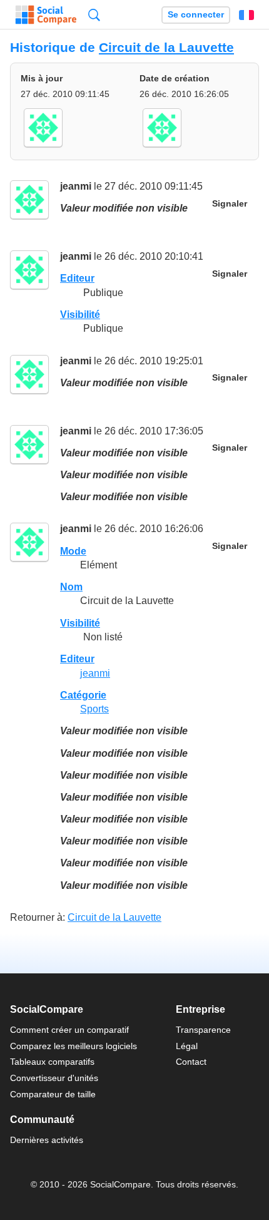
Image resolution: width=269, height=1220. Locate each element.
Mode (73, 551)
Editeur (77, 278)
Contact (191, 1062)
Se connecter (196, 14)
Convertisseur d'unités (54, 1078)
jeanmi (75, 186)
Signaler (229, 203)
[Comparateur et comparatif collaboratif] (46, 15)
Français (246, 15)
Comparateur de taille (53, 1094)
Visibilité (80, 314)
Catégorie (83, 695)
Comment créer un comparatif (69, 1030)
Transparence (203, 1030)
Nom (71, 587)
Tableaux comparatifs (52, 1062)
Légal (187, 1046)
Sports (94, 709)
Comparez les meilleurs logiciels (73, 1046)
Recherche (94, 15)
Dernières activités (46, 1140)
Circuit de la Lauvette (166, 47)
